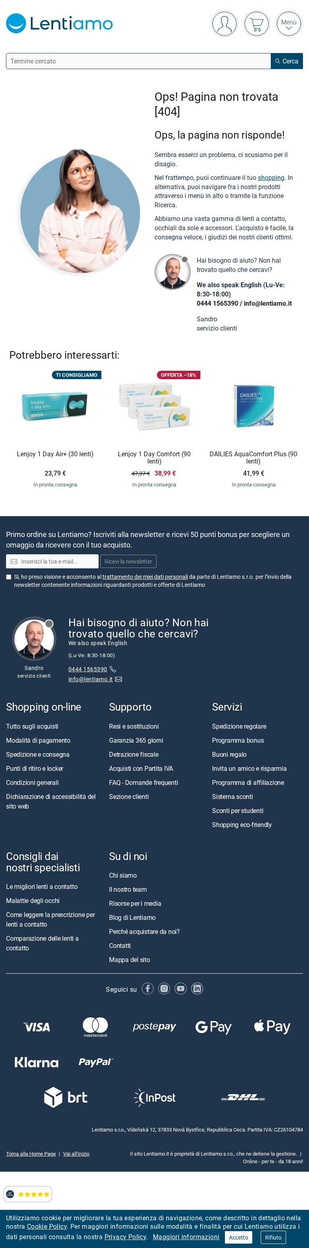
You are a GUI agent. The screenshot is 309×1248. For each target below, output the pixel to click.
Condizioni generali (32, 782)
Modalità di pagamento (38, 740)
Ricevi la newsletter (128, 562)
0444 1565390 (217, 303)
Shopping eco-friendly (242, 824)
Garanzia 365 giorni (136, 740)
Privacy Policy (125, 1236)
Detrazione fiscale (134, 754)
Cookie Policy (47, 1226)
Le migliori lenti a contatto (41, 886)
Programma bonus (238, 740)
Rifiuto (273, 1237)
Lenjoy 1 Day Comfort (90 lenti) (154, 458)
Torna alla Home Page (31, 1154)
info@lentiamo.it (268, 303)
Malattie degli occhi (33, 900)
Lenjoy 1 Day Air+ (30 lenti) (55, 454)
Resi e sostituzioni (134, 726)
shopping (271, 177)
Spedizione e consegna (38, 754)
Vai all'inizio (76, 1154)
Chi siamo (123, 875)
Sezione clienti (128, 796)
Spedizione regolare (239, 726)
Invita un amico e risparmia (249, 768)
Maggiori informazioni (186, 1236)
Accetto (238, 1237)
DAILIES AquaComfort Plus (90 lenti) (253, 458)
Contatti (120, 945)
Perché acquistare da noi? (144, 931)
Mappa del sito (129, 959)
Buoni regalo (229, 754)
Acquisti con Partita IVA (141, 768)
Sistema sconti (232, 796)
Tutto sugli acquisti (32, 726)
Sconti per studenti (237, 810)
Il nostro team (128, 889)
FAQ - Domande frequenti (143, 782)
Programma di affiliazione (248, 782)
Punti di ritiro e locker (34, 768)
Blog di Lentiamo (132, 917)
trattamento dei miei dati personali (145, 576)
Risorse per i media (135, 903)
